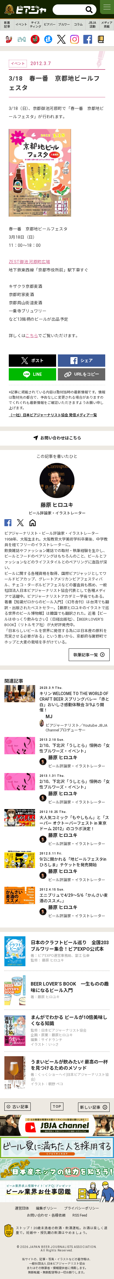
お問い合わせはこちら (60, 438)
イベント (21, 24)
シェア (86, 360)
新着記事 (7, 24)
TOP (57, 1106)
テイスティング (35, 24)
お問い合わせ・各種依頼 (46, 1215)
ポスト (37, 360)
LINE (37, 374)
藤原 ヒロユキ (57, 505)
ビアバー (50, 24)
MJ (49, 716)
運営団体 (22, 1208)
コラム (78, 24)
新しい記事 (90, 1107)
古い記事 (20, 1107)
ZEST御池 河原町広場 (29, 261)
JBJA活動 (92, 24)
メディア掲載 (107, 24)
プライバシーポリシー (81, 1208)
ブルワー (64, 24)
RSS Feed (79, 1215)
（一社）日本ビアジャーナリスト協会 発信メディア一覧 (53, 415)
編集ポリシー (46, 1208)
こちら (31, 335)
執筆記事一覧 (85, 655)
